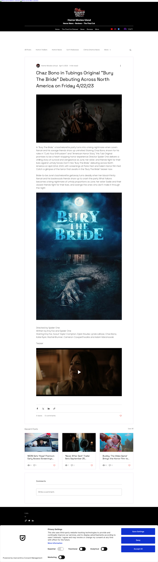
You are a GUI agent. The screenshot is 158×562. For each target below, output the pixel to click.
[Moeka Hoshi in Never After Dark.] (79, 442)
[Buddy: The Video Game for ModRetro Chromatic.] (116, 442)
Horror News (57, 50)
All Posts (28, 50)
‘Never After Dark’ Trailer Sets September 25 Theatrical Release (77, 457)
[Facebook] (119, 29)
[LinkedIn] (33, 520)
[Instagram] (115, 29)
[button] (130, 50)
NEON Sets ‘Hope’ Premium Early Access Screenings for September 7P (41, 457)
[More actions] (120, 65)
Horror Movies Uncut (79, 20)
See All (130, 428)
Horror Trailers (41, 50)
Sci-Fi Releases (73, 50)
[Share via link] (54, 408)
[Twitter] (29, 520)
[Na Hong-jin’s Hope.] (41, 442)
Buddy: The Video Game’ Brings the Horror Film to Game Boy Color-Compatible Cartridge (115, 457)
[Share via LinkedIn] (49, 408)
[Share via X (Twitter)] (43, 408)
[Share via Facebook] (37, 408)
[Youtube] (112, 29)
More (106, 50)
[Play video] (79, 372)
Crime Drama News (92, 50)
